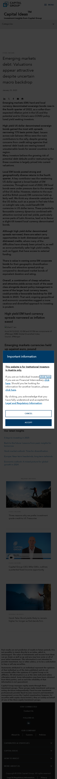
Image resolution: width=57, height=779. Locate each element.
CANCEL (28, 414)
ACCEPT (28, 423)
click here (45, 377)
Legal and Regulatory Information (23, 403)
